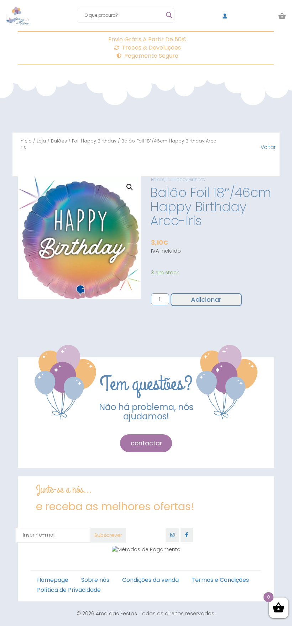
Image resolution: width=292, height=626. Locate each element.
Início (26, 141)
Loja (41, 141)
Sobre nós (95, 580)
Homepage (52, 580)
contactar (146, 443)
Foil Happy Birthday (94, 141)
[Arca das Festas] (17, 16)
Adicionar (206, 299)
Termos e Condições (220, 580)
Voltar (268, 147)
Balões (59, 141)
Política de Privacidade (69, 590)
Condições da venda (150, 580)
